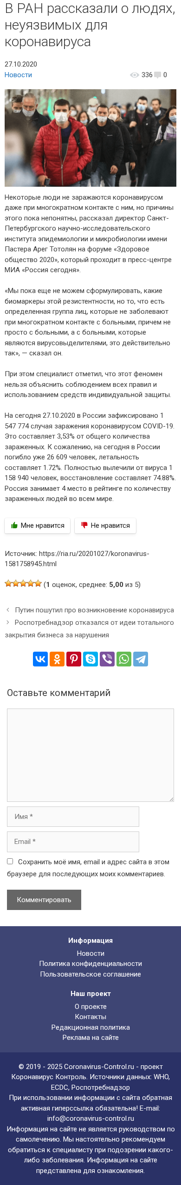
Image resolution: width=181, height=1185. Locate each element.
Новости (18, 75)
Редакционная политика (91, 1027)
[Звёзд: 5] (38, 583)
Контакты (90, 1017)
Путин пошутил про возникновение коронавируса (94, 610)
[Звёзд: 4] (30, 583)
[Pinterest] (73, 659)
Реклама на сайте (91, 1037)
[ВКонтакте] (40, 659)
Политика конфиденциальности (90, 963)
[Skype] (90, 659)
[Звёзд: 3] (23, 583)
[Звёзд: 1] (8, 583)
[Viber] (107, 659)
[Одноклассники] (57, 659)
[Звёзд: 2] (15, 583)
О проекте (91, 1006)
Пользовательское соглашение (90, 974)
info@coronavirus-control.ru (90, 1118)
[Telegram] (140, 659)
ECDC (59, 1087)
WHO (161, 1077)
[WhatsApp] (123, 659)
